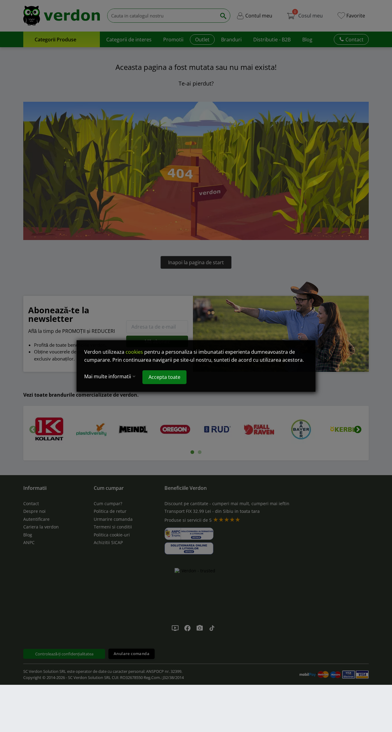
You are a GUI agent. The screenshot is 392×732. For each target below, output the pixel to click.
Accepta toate (164, 377)
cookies (134, 352)
